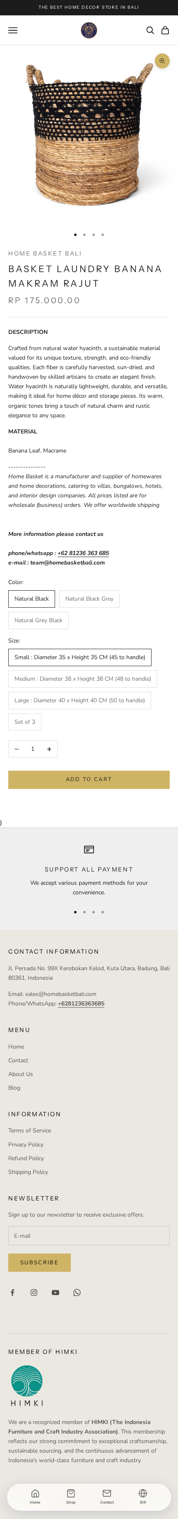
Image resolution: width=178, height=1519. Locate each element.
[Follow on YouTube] (55, 1292)
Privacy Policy (25, 1145)
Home (16, 1047)
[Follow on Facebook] (12, 1292)
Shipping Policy (28, 1172)
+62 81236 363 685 (83, 553)
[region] (89, 871)
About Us (20, 1074)
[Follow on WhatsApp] (77, 1292)
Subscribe (39, 1262)
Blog (14, 1088)
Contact (18, 1060)
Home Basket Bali (45, 253)
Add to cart (89, 779)
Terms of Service (29, 1130)
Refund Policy (26, 1158)
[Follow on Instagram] (34, 1292)
